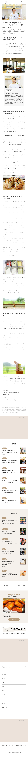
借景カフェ (5, 33)
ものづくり (4, 698)
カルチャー (4, 694)
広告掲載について (7, 585)
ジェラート (16, 30)
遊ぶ (3, 690)
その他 (3, 703)
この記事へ (14, 619)
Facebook (19, 400)
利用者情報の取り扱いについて (20, 745)
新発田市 (12, 33)
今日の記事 (4, 674)
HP (4, 400)
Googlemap (11, 400)
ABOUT (3, 745)
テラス (22, 30)
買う (3, 686)
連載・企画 (4, 707)
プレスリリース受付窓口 (20, 585)
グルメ (9, 30)
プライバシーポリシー (10, 745)
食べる (3, 678)
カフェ (4, 30)
